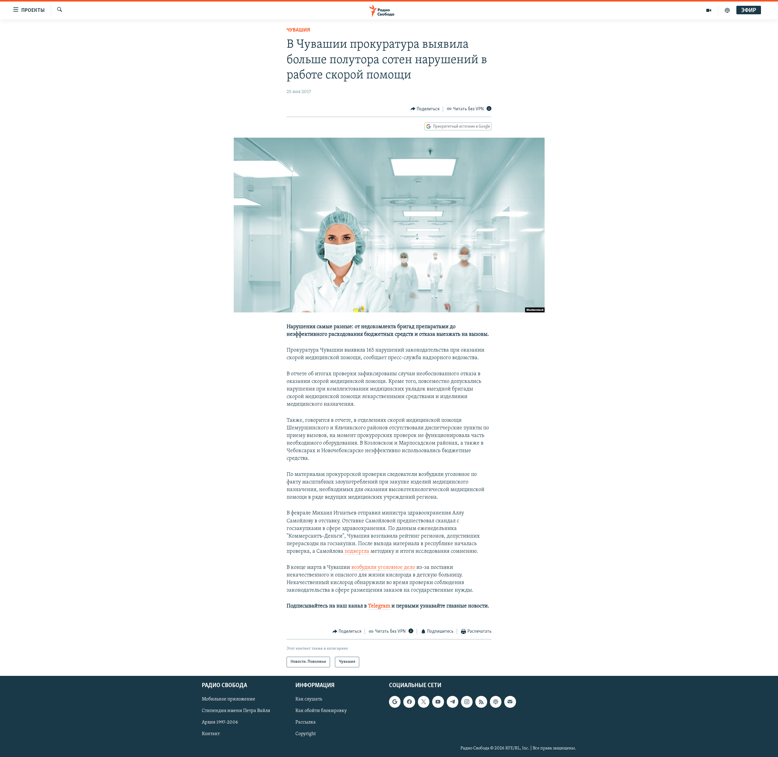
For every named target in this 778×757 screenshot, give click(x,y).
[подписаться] (510, 701)
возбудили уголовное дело (383, 567)
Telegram (379, 606)
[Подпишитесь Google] (395, 701)
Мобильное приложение (228, 699)
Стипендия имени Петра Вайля (236, 710)
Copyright (305, 733)
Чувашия (298, 30)
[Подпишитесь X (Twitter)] (423, 701)
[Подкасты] (495, 701)
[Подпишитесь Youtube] (438, 701)
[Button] (425, 109)
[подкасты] (727, 10)
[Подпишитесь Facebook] (409, 701)
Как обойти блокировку (321, 710)
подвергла (357, 551)
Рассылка (305, 722)
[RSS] (481, 701)
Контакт (211, 733)
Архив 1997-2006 (220, 722)
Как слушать (308, 699)
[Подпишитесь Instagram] (467, 701)
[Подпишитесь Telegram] (452, 701)
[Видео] (709, 10)
